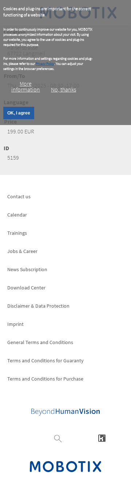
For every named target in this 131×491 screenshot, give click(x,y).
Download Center (26, 287)
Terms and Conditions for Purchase (45, 378)
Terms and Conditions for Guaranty (45, 360)
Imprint (15, 324)
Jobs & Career (22, 251)
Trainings (17, 233)
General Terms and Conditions (40, 342)
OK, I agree (18, 113)
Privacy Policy (45, 63)
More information (25, 86)
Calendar (17, 214)
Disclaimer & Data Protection (38, 306)
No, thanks (63, 89)
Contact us (19, 196)
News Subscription (27, 269)
